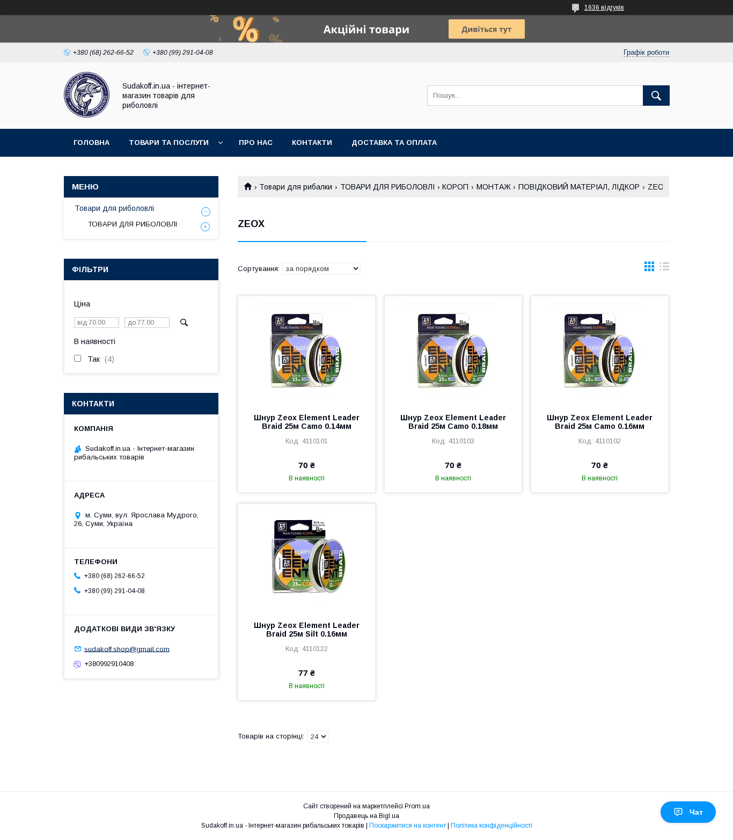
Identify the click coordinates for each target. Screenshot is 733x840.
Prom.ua (417, 806)
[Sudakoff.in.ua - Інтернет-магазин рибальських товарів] (86, 115)
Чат (696, 812)
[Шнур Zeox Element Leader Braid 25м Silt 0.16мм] (306, 557)
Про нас (256, 142)
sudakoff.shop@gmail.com (127, 649)
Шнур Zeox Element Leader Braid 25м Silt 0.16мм (307, 629)
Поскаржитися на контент (407, 825)
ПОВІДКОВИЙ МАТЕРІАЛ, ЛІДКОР (579, 186)
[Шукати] (656, 95)
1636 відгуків (604, 7)
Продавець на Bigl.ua (366, 816)
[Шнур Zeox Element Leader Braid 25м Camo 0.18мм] (453, 350)
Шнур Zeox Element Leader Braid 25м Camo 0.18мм (453, 421)
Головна (91, 142)
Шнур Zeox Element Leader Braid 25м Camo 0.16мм (600, 421)
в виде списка (664, 268)
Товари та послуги (169, 142)
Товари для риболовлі (114, 208)
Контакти (312, 142)
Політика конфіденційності (491, 825)
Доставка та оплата (394, 142)
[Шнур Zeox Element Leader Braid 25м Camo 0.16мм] (599, 350)
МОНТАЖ (494, 186)
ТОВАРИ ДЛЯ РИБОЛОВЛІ (387, 186)
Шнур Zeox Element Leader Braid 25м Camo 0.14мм (307, 421)
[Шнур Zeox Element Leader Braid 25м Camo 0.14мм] (306, 350)
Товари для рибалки (295, 186)
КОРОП (455, 186)
